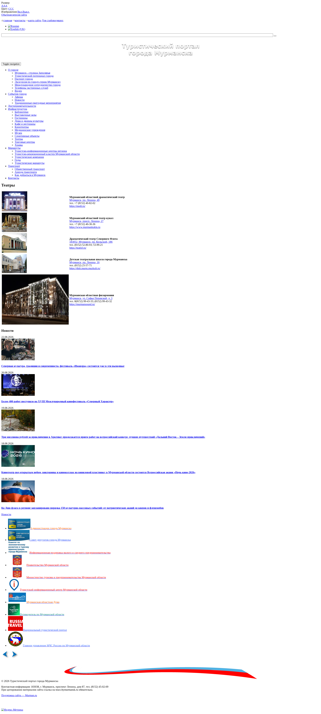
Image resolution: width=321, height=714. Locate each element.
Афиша (19, 96)
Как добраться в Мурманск (30, 175)
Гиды (18, 160)
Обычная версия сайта (14, 14)
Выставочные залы (25, 115)
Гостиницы (21, 118)
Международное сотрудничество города (38, 84)
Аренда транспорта (26, 172)
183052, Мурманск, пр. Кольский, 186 (91, 241)
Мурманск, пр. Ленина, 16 (84, 262)
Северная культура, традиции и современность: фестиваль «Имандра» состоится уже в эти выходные (62, 366)
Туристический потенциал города (34, 75)
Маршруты (14, 148)
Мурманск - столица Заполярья (32, 72)
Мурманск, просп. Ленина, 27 (86, 221)
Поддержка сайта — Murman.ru (19, 695)
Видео (18, 90)
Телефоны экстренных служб (31, 87)
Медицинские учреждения (30, 130)
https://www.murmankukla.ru (84, 227)
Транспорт (14, 166)
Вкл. (20, 11)
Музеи (18, 133)
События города (17, 93)
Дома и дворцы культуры (29, 121)
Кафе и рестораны (25, 124)
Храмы (19, 145)
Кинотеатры (22, 127)
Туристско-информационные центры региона (41, 151)
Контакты (13, 178)
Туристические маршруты (29, 163)
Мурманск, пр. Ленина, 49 (84, 200)
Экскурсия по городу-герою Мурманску (38, 81)
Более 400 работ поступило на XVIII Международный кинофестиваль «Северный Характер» (57, 401)
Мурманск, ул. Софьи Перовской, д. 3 (90, 298)
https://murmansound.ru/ (82, 304)
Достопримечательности (22, 106)
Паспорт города (24, 78)
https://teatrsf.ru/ (77, 247)
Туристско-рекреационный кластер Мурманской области (47, 154)
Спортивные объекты (27, 136)
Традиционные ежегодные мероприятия (38, 102)
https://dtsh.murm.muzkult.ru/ (84, 268)
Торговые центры (25, 142)
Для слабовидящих (52, 20)
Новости (20, 99)
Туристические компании (29, 157)
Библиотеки (21, 112)
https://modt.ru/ (77, 206)
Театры (19, 139)
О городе (13, 69)
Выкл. (26, 11)
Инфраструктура (17, 109)
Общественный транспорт (30, 169)
